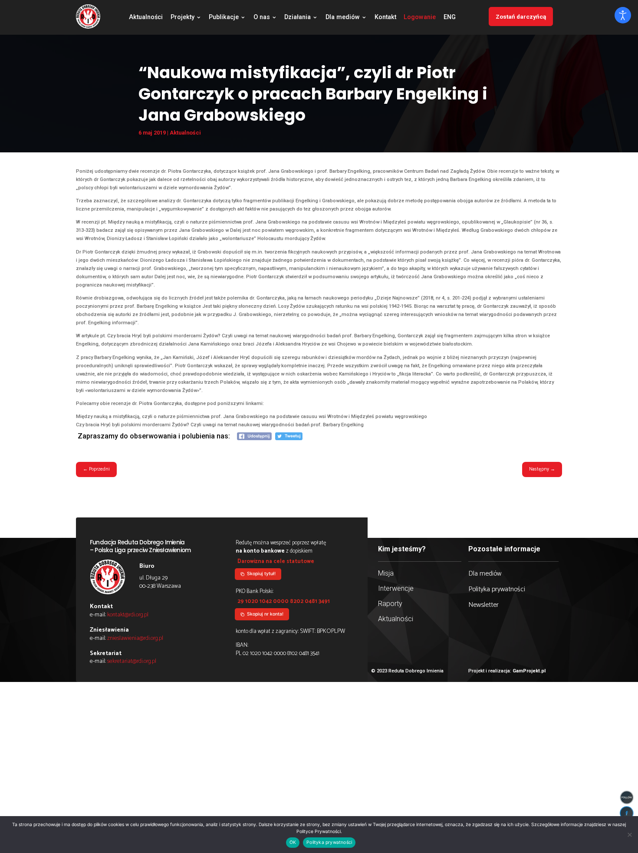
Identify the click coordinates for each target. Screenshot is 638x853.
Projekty (182, 18)
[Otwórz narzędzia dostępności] (623, 15)
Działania (297, 18)
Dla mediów (343, 18)
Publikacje (224, 18)
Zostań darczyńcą (521, 16)
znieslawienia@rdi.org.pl (135, 638)
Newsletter (483, 605)
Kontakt (385, 18)
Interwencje (396, 588)
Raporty (390, 603)
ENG (450, 18)
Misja (386, 573)
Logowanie (420, 18)
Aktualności (146, 18)
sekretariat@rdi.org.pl (131, 661)
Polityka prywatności (496, 589)
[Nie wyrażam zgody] (629, 834)
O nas (261, 18)
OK (292, 842)
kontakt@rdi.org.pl (127, 614)
